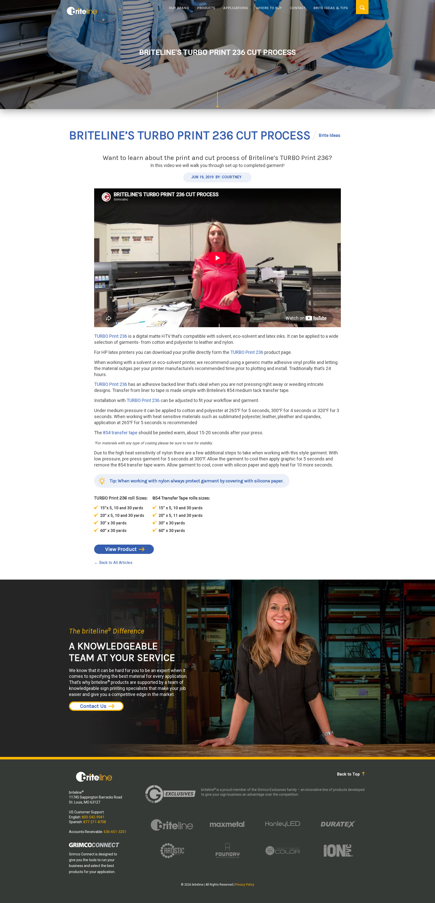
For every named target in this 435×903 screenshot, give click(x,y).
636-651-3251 (115, 832)
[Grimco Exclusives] (170, 793)
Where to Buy (269, 8)
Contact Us (93, 706)
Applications (235, 8)
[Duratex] (338, 824)
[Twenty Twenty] (283, 850)
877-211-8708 (94, 822)
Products (206, 8)
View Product (121, 549)
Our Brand (179, 8)
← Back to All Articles (113, 562)
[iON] (338, 850)
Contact (297, 8)
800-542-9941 (93, 817)
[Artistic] (172, 850)
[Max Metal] (227, 824)
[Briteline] (172, 824)
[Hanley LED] (283, 824)
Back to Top (349, 774)
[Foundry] (227, 850)
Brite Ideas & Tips (330, 8)
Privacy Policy (244, 884)
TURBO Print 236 (110, 336)
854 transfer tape (120, 432)
